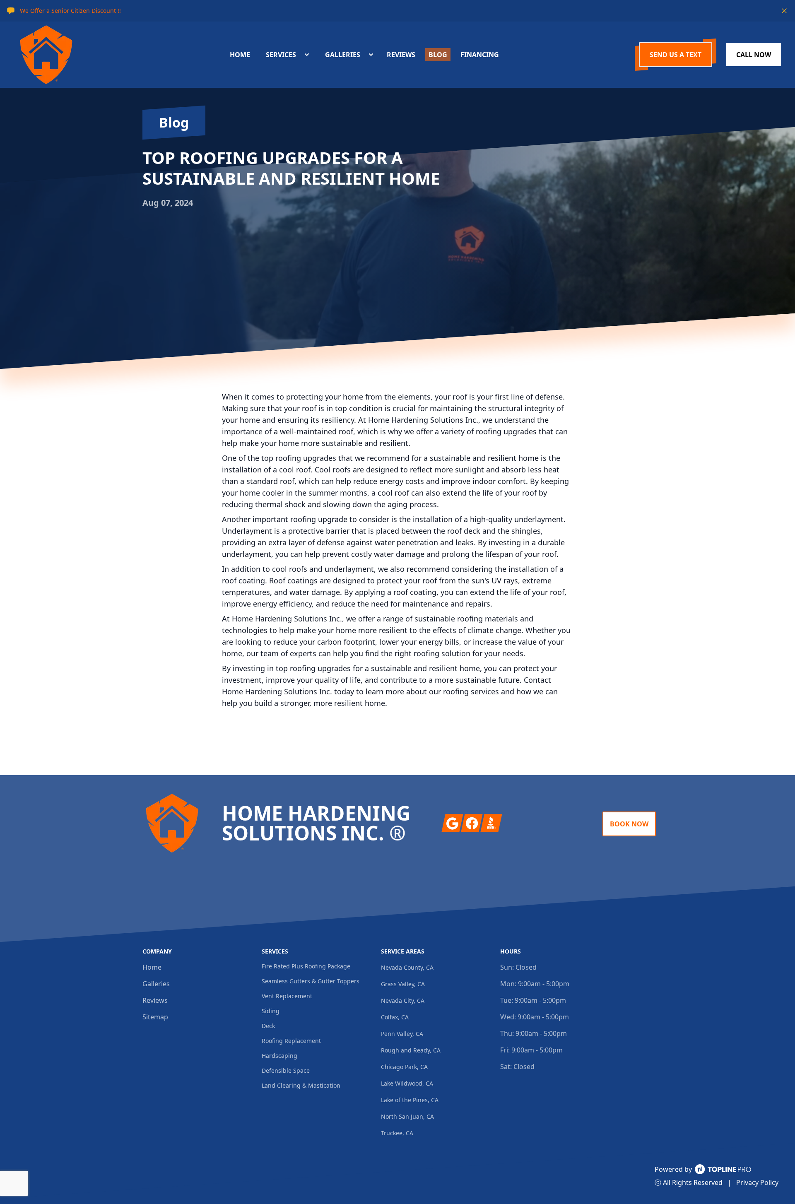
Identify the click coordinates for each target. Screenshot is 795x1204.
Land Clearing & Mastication (301, 1085)
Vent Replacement (287, 996)
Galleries (156, 983)
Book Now (629, 823)
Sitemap (155, 1016)
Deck (268, 1026)
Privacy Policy (757, 1182)
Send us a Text (675, 54)
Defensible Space (286, 1070)
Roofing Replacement (291, 1041)
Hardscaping (279, 1056)
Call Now (753, 54)
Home (151, 967)
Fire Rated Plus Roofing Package (306, 966)
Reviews (155, 1000)
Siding (270, 1011)
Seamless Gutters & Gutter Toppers (310, 981)
